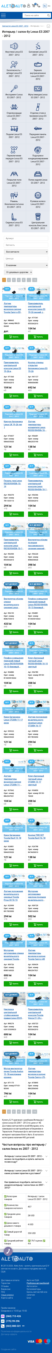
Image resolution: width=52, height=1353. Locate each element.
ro (49, 6)
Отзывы (5, 1286)
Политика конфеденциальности (16, 1331)
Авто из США (33, 1280)
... (29, 280)
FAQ (3, 1292)
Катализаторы (34, 1289)
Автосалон (32, 1286)
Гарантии (5, 1283)
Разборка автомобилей (38, 1283)
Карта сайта (7, 1298)
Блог (29, 1298)
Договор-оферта (9, 1334)
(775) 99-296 (12, 1321)
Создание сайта (8, 1349)
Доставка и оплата (10, 1280)
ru (45, 6)
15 (35, 280)
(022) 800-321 (15, 1326)
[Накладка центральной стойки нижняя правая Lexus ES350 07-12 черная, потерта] (13, 998)
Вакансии (5, 1289)
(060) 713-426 (13, 1316)
